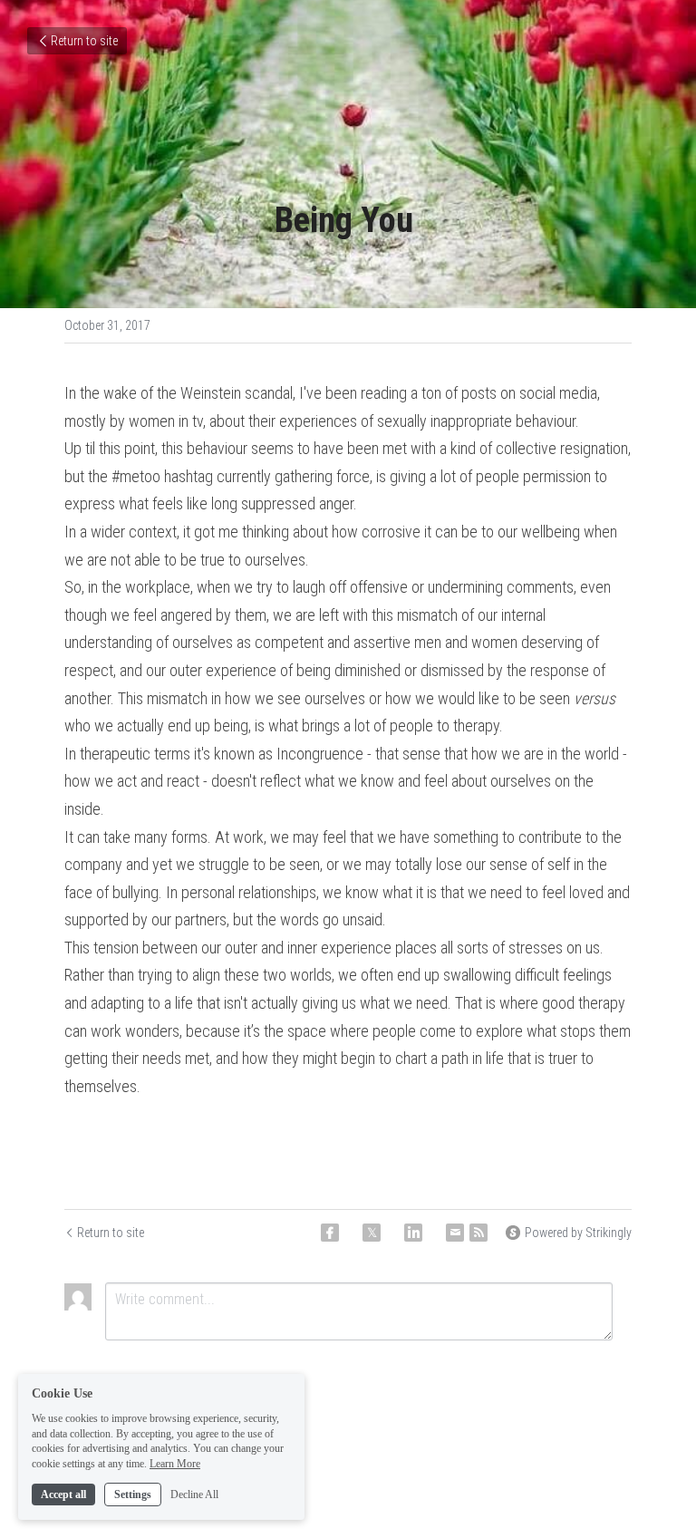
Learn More (175, 1463)
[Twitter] (371, 1233)
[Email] (455, 1233)
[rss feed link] (478, 1233)
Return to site (84, 41)
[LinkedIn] (413, 1233)
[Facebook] (330, 1233)
